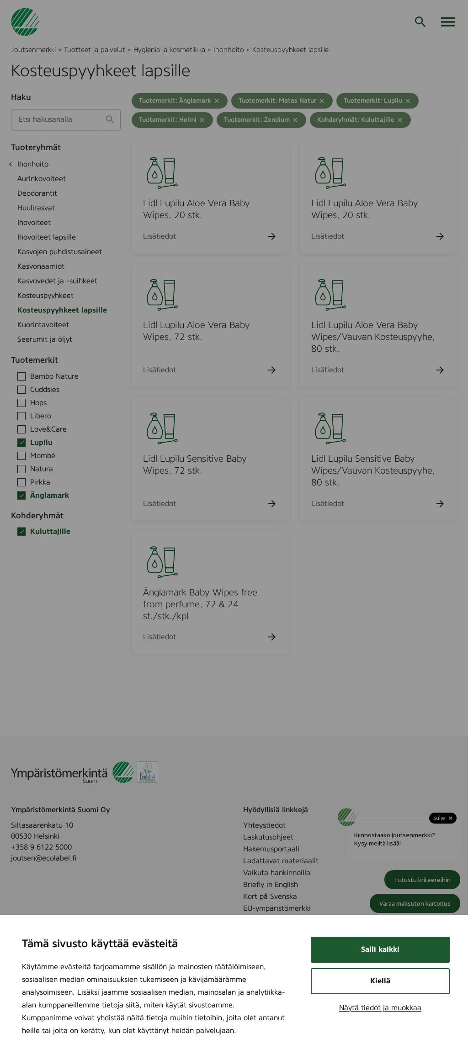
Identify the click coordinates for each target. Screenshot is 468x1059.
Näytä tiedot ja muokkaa (380, 1008)
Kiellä (380, 981)
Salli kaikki (380, 949)
